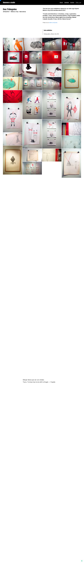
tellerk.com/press (53, 22)
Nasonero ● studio (9, 2)
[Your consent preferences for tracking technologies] (82, 561)
